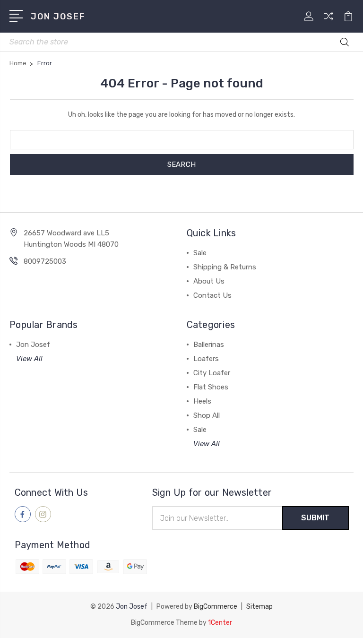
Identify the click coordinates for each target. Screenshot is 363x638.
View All (29, 358)
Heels (202, 401)
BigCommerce (215, 607)
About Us (209, 281)
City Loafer (211, 373)
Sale (200, 253)
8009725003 (45, 261)
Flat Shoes (210, 387)
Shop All (206, 415)
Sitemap (259, 607)
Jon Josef (33, 344)
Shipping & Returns (224, 267)
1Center (220, 623)
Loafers (206, 358)
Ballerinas (208, 344)
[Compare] (328, 22)
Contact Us (212, 295)
